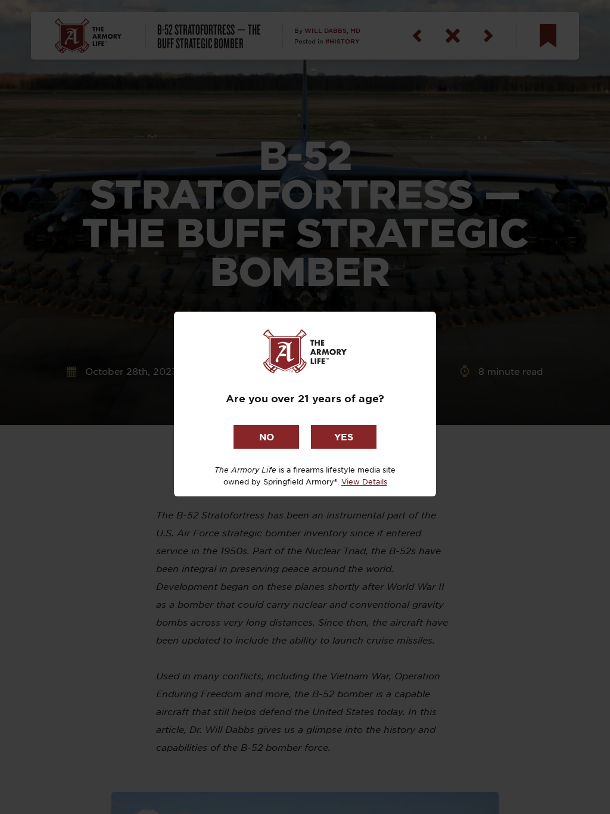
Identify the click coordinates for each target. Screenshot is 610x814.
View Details (364, 481)
